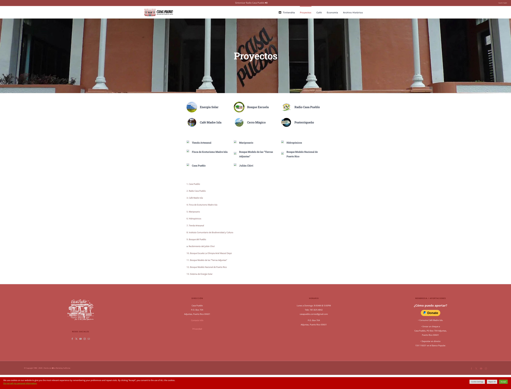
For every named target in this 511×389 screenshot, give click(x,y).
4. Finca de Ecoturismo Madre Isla (202, 204)
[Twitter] (76, 339)
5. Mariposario (193, 211)
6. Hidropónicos (194, 218)
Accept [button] (503, 381)
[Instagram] (85, 339)
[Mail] (89, 339)
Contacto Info (197, 320)
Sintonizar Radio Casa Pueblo (250, 2)
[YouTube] (80, 339)
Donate (432, 313)
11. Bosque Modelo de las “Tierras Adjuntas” (207, 260)
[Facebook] (72, 339)
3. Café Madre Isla (195, 197)
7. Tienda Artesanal (195, 225)
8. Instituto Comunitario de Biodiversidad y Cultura (210, 232)
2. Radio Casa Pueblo (196, 191)
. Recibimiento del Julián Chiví (201, 246)
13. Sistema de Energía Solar (200, 274)
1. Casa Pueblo (193, 184)
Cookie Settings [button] (477, 381)
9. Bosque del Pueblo (196, 239)
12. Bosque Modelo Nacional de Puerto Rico (207, 267)
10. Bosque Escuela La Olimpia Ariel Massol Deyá (209, 253)
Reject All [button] (492, 381)
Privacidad (197, 328)
